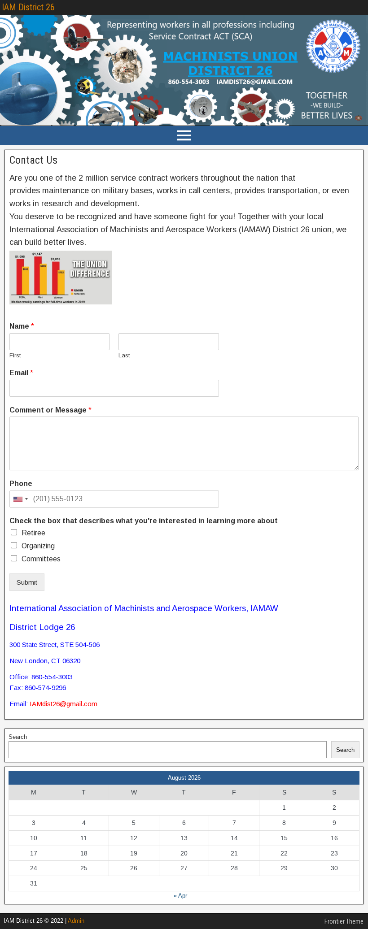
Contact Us (33, 160)
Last (124, 355)
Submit (27, 582)
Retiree (33, 533)
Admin (76, 920)
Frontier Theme (344, 921)
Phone (20, 483)
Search (18, 737)
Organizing (38, 546)
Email (21, 373)
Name (21, 326)
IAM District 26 (28, 7)
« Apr (180, 895)
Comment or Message (50, 410)
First (15, 355)
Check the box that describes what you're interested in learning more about (143, 521)
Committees (41, 559)
